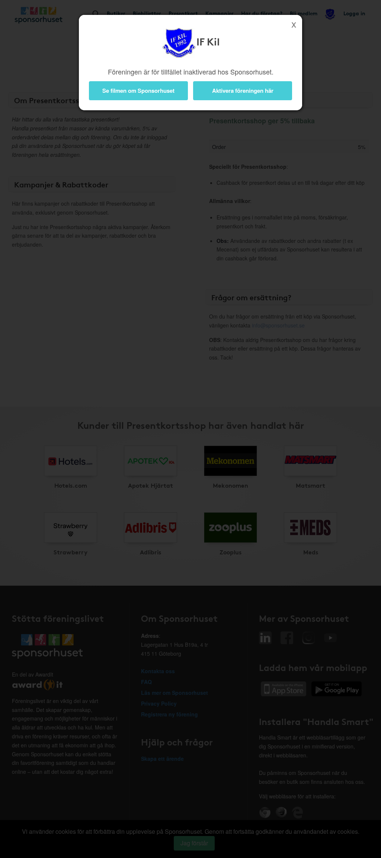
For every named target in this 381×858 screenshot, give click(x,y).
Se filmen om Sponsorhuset (138, 90)
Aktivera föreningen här (242, 90)
